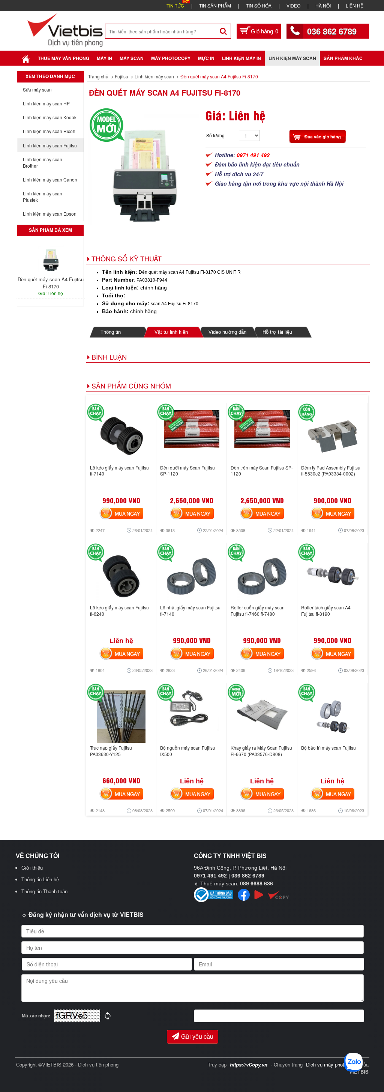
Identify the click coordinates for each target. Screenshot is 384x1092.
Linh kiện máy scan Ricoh (49, 131)
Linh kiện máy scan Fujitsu (50, 145)
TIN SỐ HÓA (259, 5)
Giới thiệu (32, 868)
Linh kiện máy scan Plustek (42, 196)
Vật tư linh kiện (171, 331)
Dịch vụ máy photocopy (332, 1064)
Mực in (206, 58)
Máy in (104, 58)
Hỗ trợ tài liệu (277, 332)
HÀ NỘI (323, 5)
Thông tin (110, 332)
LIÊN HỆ (354, 5)
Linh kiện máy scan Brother (42, 162)
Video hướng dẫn (227, 332)
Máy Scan (132, 58)
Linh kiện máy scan (292, 58)
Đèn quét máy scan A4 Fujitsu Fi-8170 (164, 92)
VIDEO (293, 5)
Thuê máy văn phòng (63, 58)
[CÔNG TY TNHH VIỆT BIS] (65, 29)
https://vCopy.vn (248, 1064)
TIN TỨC (175, 5)
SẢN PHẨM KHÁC (343, 58)
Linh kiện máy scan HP (46, 103)
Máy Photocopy (170, 58)
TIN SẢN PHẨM (215, 5)
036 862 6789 (332, 31)
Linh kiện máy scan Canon (50, 179)
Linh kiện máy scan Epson (49, 213)
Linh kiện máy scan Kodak (49, 117)
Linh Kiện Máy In (241, 58)
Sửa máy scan (37, 89)
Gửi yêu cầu (197, 1036)
